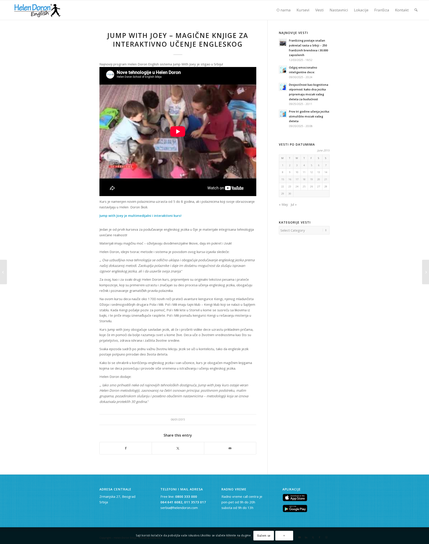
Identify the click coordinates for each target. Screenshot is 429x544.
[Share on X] (178, 448)
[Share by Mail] (230, 448)
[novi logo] (36, 10)
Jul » (294, 204)
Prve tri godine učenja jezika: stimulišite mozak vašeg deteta (309, 116)
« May (283, 204)
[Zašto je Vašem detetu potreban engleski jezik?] (3, 272)
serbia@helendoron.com (179, 507)
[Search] (416, 10)
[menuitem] (284, 10)
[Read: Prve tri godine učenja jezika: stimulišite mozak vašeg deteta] (283, 114)
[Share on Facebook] (126, 448)
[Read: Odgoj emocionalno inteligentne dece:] (283, 70)
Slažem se (264, 535)
